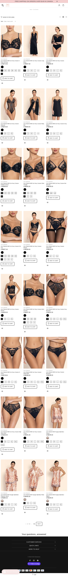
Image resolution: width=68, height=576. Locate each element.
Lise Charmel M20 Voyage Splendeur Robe (33, 494)
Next (39, 524)
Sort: (2, 21)
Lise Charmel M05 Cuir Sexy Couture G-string (10, 373)
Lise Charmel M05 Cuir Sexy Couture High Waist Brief (11, 432)
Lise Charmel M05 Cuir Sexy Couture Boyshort (55, 372)
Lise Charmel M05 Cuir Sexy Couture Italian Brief (32, 373)
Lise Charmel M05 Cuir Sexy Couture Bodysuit (55, 61)
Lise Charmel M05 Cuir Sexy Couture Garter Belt (55, 247)
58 (34, 524)
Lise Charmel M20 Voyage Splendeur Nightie (55, 495)
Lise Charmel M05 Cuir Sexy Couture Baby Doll (33, 124)
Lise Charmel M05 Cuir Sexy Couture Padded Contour (10, 184)
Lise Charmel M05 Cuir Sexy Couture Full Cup (11, 247)
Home (31, 9)
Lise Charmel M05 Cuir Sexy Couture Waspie (32, 247)
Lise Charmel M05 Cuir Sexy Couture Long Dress (33, 61)
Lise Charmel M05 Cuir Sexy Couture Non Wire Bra (56, 184)
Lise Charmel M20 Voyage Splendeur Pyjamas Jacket (10, 495)
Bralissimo (7, 5)
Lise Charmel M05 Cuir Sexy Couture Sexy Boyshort (56, 310)
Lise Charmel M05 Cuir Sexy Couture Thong (32, 432)
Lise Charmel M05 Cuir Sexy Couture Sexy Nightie (56, 124)
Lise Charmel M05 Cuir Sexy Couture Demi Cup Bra (33, 310)
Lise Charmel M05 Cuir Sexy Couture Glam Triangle (33, 184)
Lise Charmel (4, 59)
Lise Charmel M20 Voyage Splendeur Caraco (55, 432)
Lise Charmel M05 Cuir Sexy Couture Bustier (10, 310)
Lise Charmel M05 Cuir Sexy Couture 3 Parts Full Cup (10, 61)
